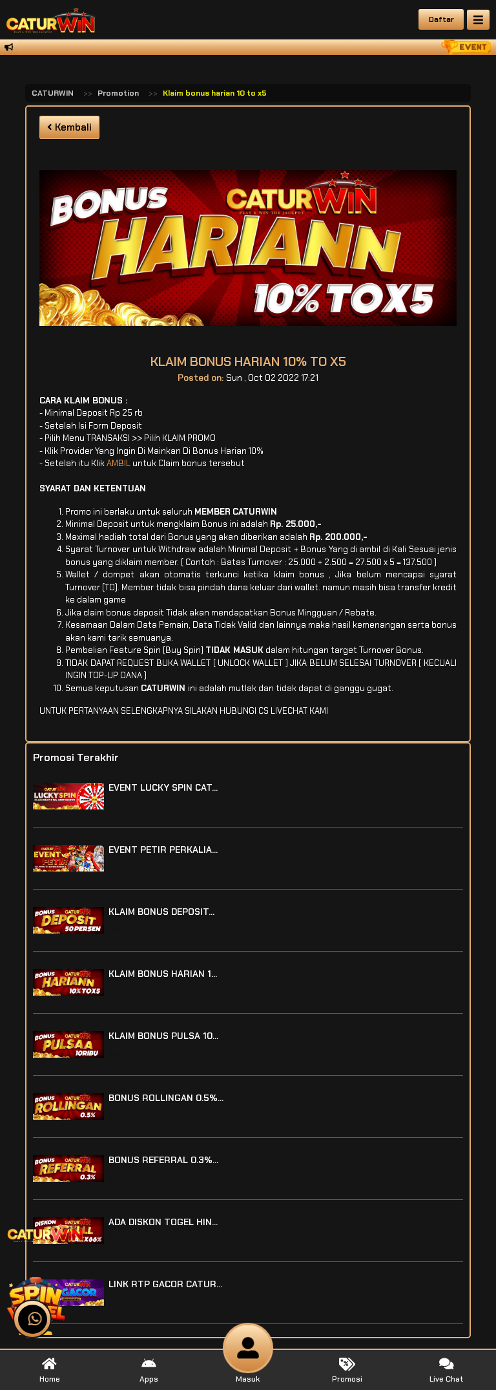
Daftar (441, 19)
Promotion (118, 93)
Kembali (72, 127)
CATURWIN (53, 93)
